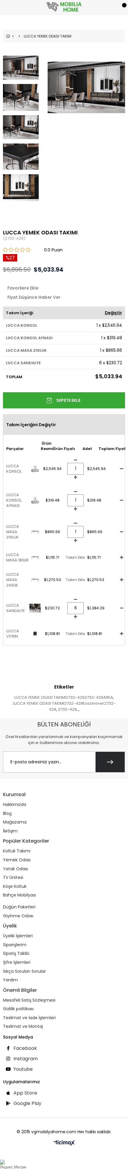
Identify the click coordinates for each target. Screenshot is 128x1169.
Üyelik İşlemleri (18, 936)
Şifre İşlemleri (16, 962)
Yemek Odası (17, 860)
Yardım (10, 980)
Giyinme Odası (18, 916)
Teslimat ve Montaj (23, 1026)
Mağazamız (15, 822)
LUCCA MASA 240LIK (12, 580)
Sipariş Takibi (16, 953)
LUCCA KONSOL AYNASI (29, 338)
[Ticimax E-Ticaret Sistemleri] (64, 1143)
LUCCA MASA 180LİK (17, 557)
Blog (7, 813)
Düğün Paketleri (19, 907)
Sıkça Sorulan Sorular (24, 971)
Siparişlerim (14, 945)
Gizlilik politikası (18, 1009)
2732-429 (67, 709)
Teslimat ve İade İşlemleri (29, 1018)
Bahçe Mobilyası (19, 895)
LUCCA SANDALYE (23, 363)
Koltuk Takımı (16, 851)
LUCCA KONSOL (21, 325)
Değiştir (113, 313)
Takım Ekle (75, 557)
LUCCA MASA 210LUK (26, 350)
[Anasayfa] (13, 36)
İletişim (10, 831)
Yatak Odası (15, 869)
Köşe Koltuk (14, 886)
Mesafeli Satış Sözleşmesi (29, 1000)
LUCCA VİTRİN (12, 633)
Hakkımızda (14, 804)
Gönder (110, 762)
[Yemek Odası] (19, 36)
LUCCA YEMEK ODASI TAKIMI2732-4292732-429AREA (63, 697)
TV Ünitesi (13, 877)
